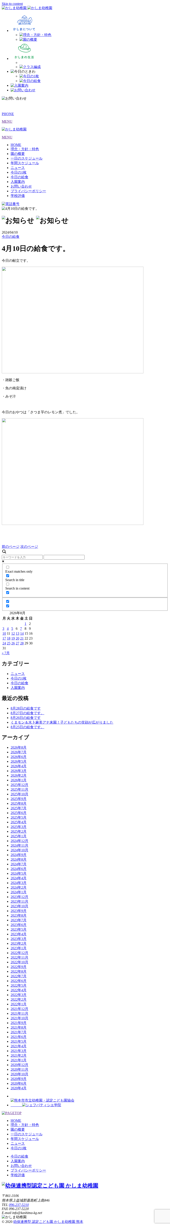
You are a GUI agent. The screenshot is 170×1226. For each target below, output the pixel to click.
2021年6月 (19, 1037)
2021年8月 (19, 1027)
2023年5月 (19, 929)
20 (17, 638)
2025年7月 (19, 808)
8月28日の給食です (26, 708)
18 (8, 638)
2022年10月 (19, 962)
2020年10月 (19, 1074)
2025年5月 (19, 817)
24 (4, 643)
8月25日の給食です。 (27, 727)
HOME (16, 145)
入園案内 (18, 182)
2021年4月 (19, 1046)
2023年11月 (19, 901)
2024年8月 (19, 859)
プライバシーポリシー (28, 191)
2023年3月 (19, 939)
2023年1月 (19, 948)
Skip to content (12, 4)
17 (4, 638)
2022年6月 (19, 981)
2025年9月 (19, 799)
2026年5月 (19, 761)
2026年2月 (19, 775)
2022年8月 (19, 971)
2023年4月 (19, 934)
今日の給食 (19, 177)
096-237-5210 (19, 1205)
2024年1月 (19, 892)
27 (17, 643)
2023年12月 (19, 897)
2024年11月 (19, 845)
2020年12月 (19, 1065)
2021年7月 (19, 1032)
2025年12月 (19, 785)
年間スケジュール (25, 163)
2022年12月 (19, 953)
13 (17, 633)
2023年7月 (19, 920)
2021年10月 (19, 1018)
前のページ (10, 546)
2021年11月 (19, 1013)
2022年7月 (19, 976)
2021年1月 (19, 1060)
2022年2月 (19, 999)
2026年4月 (19, 766)
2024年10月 (19, 850)
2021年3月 (19, 1051)
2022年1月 (19, 1004)
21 (22, 638)
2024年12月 (19, 841)
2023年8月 (19, 915)
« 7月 (6, 653)
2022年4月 (19, 990)
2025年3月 (19, 827)
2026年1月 (19, 780)
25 (8, 643)
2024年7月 (19, 864)
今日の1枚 (19, 172)
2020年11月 (19, 1069)
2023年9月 (19, 911)
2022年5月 (19, 985)
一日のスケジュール (26, 158)
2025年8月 (19, 803)
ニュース (18, 168)
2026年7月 (19, 752)
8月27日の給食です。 (27, 713)
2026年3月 (19, 771)
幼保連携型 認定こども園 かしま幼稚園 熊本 (48, 1222)
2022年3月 (19, 995)
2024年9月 (19, 855)
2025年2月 (19, 831)
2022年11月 (19, 957)
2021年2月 (19, 1055)
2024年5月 (19, 873)
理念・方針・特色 (25, 149)
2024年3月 (19, 883)
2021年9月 (19, 1023)
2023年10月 (19, 906)
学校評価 (18, 196)
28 (22, 643)
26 (13, 643)
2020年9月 (19, 1079)
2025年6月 (19, 813)
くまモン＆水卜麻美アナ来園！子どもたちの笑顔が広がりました (62, 722)
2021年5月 (19, 1041)
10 (4, 633)
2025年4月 (19, 822)
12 (13, 633)
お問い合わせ (21, 186)
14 (22, 633)
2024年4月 (19, 878)
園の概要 (18, 154)
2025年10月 (19, 794)
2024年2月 (19, 887)
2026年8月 (19, 747)
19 (13, 638)
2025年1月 (19, 836)
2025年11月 (19, 789)
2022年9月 (19, 967)
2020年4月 (19, 1088)
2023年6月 (19, 925)
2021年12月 (19, 1009)
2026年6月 (19, 757)
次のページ (29, 546)
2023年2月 (19, 943)
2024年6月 (19, 869)
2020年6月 (19, 1083)
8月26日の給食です (26, 718)
